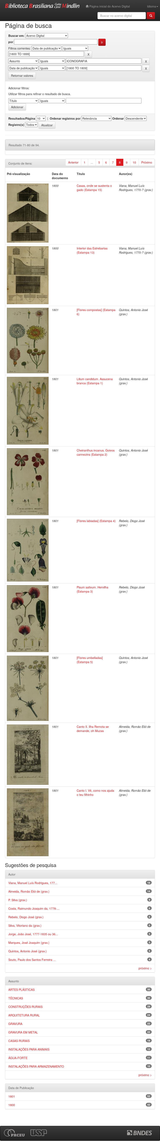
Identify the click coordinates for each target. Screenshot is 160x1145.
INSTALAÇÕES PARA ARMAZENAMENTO (36, 1066)
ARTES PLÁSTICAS (21, 989)
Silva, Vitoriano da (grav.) (24, 925)
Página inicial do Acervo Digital (109, 6)
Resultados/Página (21, 118)
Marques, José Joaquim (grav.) (28, 942)
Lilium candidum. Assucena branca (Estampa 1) (95, 381)
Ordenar (118, 118)
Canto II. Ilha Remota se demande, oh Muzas (93, 728)
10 (134, 162)
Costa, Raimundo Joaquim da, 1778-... (33, 908)
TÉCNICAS (15, 998)
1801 (11, 1096)
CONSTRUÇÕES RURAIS (25, 1007)
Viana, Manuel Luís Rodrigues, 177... (32, 883)
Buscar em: (16, 35)
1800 (11, 1105)
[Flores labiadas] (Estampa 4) (96, 521)
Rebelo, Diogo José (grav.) (26, 917)
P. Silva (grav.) (17, 900)
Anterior (73, 162)
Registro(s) (16, 125)
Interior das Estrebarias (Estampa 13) (92, 250)
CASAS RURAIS (19, 1041)
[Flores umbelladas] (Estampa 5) (90, 660)
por (10, 42)
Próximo (146, 162)
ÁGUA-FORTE (18, 1058)
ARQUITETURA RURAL (24, 1015)
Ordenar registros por (65, 118)
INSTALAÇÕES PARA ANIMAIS (28, 1049)
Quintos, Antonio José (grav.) (27, 951)
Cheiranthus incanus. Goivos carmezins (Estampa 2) (96, 452)
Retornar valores (22, 75)
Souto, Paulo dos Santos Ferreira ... (32, 960)
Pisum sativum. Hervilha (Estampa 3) (92, 589)
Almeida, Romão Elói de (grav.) (28, 891)
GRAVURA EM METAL (23, 1032)
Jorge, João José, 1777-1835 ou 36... (33, 934)
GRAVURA (15, 1024)
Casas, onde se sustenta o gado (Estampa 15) (94, 188)
